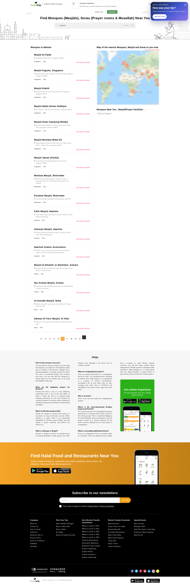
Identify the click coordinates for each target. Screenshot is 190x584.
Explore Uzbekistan (89, 549)
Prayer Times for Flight (116, 526)
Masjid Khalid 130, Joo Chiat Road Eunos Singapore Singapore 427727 (52, 93)
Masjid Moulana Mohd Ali (48, 140)
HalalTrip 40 (138, 535)
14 (54, 339)
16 (63, 339)
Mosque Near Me (114, 529)
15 (58, 339)
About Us (33, 523)
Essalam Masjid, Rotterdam (49, 195)
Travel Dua (112, 541)
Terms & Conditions (107, 506)
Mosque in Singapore (104, 113)
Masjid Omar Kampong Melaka (51, 122)
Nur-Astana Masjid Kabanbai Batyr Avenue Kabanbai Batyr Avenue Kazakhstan (54, 287)
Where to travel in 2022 (90, 529)
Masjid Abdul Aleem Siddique (50, 106)
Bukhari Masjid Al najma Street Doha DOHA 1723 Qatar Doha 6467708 (53, 305)
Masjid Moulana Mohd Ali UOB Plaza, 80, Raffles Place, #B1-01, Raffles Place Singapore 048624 (54, 144)
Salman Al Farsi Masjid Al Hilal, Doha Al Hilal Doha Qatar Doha (54, 323)
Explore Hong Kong (89, 557)
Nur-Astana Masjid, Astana (49, 283)
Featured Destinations (90, 540)
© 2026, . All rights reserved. (57, 580)
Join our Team (35, 529)
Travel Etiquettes (114, 546)
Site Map (33, 546)
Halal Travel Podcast (115, 538)
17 (67, 339)
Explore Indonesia (88, 554)
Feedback (33, 543)
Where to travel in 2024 (90, 534)
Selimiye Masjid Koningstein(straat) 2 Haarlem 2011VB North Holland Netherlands (53, 234)
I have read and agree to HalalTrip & (88, 506)
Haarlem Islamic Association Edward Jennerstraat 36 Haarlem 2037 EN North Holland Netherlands (52, 251)
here (59, 378)
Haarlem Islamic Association (50, 247)
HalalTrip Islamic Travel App (144, 529)
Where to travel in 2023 (90, 531)
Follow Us (33, 532)
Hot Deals (59, 532)
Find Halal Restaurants (116, 532)
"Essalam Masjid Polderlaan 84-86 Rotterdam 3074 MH (53, 199)
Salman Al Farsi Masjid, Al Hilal (51, 318)
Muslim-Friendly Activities (65, 535)
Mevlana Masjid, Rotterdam (49, 175)
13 (50, 339)
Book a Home (61, 529)
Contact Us (34, 526)
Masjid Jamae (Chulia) (46, 157)
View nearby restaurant (83, 62)
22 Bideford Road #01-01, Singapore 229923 (50, 58)
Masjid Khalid (41, 88)
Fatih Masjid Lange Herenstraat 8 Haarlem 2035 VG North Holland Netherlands (54, 216)
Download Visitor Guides (91, 546)
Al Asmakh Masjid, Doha (47, 301)
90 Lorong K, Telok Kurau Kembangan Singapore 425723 (54, 109)
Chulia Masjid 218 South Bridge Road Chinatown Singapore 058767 (51, 162)
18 (71, 339)
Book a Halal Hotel (63, 526)
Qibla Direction (113, 523)
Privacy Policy (93, 506)
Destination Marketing (90, 543)
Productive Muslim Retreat (144, 532)
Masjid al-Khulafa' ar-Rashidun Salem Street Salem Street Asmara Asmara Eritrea (54, 269)
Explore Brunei (87, 551)
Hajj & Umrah (139, 523)
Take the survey (159, 16)
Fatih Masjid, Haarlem (46, 211)
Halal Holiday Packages (65, 523)
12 (45, 339)
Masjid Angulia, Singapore (48, 70)
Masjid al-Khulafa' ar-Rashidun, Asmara (56, 265)
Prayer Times (113, 543)
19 (75, 339)
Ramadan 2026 (139, 526)
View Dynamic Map (152, 50)
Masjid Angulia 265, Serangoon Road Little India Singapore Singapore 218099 (54, 75)
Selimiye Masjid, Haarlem (48, 229)
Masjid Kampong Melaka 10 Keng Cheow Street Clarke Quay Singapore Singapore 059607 (53, 126)
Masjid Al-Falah (42, 55)
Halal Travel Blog (114, 535)
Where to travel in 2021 (90, 526)
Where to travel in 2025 (90, 537)
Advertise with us (36, 535)
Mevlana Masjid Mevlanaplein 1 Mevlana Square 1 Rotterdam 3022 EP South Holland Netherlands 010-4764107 (52, 181)
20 (80, 339)
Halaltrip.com (53, 580)
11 (41, 339)
